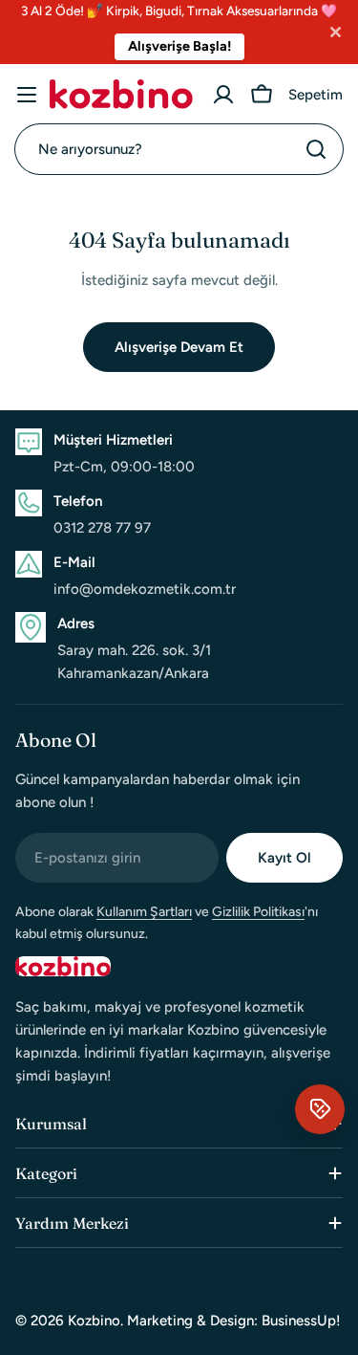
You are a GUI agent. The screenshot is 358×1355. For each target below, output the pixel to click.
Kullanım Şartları (144, 912)
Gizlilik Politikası (258, 912)
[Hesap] (223, 94)
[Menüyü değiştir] (26, 94)
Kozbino (94, 1320)
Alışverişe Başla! (179, 46)
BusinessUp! (301, 1320)
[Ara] (316, 149)
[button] (320, 1109)
